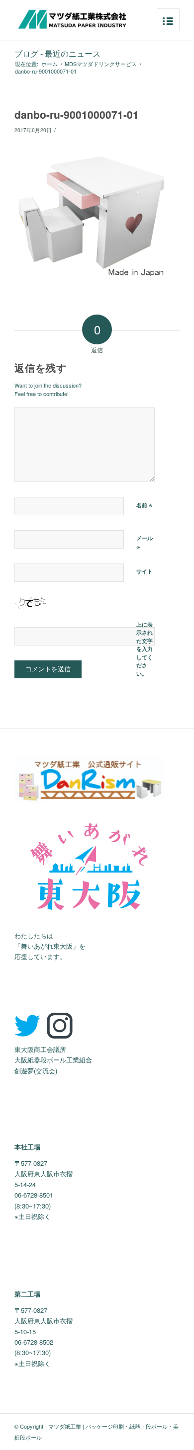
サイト (144, 571)
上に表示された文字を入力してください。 (144, 649)
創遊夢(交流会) (35, 1070)
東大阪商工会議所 (40, 1049)
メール (144, 542)
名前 (144, 504)
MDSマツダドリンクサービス (101, 64)
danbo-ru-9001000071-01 (76, 114)
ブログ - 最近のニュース (57, 53)
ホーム (49, 64)
